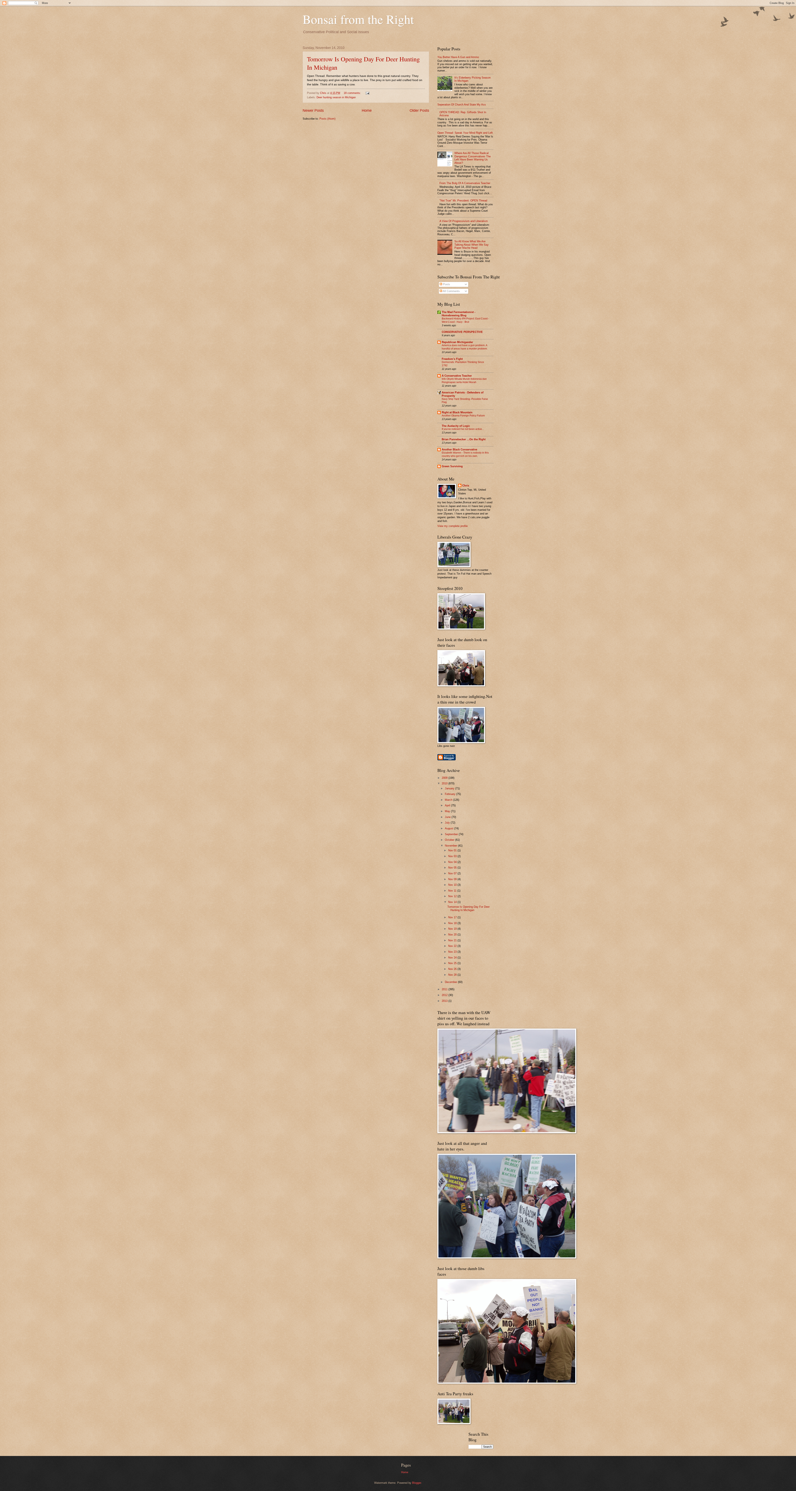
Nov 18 (452, 923)
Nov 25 (452, 963)
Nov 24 (452, 957)
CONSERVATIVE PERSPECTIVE (462, 332)
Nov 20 (452, 934)
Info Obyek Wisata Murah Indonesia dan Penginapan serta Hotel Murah (464, 380)
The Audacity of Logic (456, 425)
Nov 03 (452, 856)
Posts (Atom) (327, 118)
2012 (445, 995)
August (449, 828)
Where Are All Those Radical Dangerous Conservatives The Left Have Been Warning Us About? (472, 158)
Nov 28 (452, 974)
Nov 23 (452, 951)
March (449, 799)
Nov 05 (452, 867)
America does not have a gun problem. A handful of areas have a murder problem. (465, 347)
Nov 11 (452, 890)
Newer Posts (313, 110)
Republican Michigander (457, 342)
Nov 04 (452, 862)
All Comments (451, 291)
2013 (445, 1000)
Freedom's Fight (452, 358)
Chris (465, 485)
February (450, 794)
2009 (445, 777)
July (448, 822)
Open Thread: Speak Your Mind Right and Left (465, 132)
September (452, 834)
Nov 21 (452, 940)
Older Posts (419, 110)
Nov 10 (452, 884)
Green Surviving (452, 466)
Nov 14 (452, 902)
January (450, 788)
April (448, 805)
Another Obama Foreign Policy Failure (463, 415)
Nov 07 (452, 873)
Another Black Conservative (459, 449)
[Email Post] (367, 93)
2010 (445, 783)
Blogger (416, 1482)
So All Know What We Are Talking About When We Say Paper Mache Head (471, 244)
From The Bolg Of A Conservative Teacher (464, 183)
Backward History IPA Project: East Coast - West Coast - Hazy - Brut (465, 320)
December (451, 982)
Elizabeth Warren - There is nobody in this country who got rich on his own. (465, 454)
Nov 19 (452, 928)
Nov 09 (452, 879)
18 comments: (353, 93)
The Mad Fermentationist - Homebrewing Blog (458, 314)
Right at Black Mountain (457, 412)
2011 (445, 989)
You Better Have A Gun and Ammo (458, 57)
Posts (446, 284)
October (450, 839)
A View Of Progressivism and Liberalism (463, 221)
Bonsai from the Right (358, 19)
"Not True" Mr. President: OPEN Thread (463, 200)
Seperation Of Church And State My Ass (461, 104)
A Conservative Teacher (457, 375)
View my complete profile (452, 526)
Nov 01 (452, 850)
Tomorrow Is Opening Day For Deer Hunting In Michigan (468, 908)
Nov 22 (452, 945)
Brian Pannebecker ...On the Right (463, 439)
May (448, 811)
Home (367, 110)
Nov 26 (452, 969)
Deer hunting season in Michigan (336, 97)
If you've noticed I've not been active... (463, 429)
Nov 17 (452, 917)
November (451, 845)
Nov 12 (452, 896)
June (448, 817)
